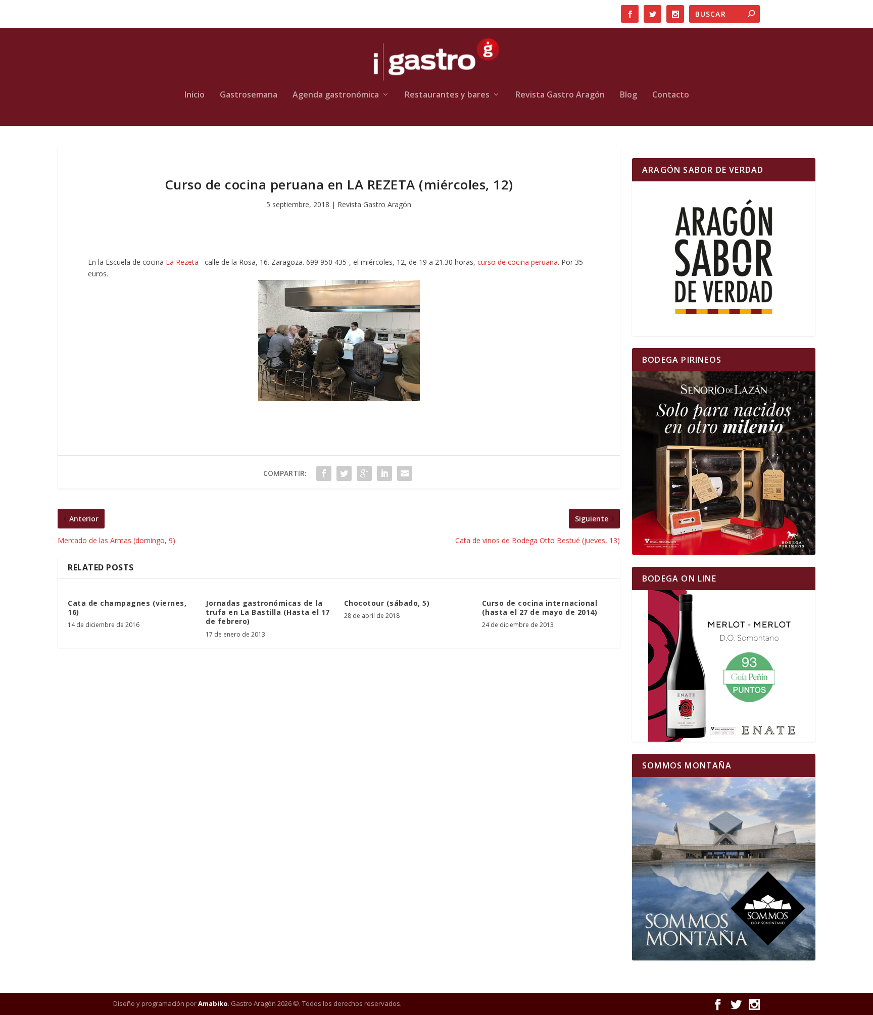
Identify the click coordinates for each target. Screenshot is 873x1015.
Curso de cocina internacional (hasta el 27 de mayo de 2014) (540, 607)
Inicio (194, 95)
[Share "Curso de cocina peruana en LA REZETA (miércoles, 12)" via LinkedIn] (384, 473)
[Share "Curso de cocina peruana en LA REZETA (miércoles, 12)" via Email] (405, 473)
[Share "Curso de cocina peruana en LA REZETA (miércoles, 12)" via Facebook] (324, 473)
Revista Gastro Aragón (560, 95)
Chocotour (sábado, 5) (387, 603)
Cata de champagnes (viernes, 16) (127, 607)
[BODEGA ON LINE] (723, 666)
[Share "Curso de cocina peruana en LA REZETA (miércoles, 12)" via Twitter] (344, 473)
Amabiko (213, 1003)
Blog (628, 95)
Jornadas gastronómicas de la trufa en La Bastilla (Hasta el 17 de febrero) (268, 612)
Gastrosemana (248, 95)
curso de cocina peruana (517, 262)
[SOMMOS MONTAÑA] (723, 868)
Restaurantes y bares (447, 95)
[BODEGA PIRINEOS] (723, 463)
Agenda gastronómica (336, 95)
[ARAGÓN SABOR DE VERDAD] (723, 258)
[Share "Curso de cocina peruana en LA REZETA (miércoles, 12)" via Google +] (364, 473)
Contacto (670, 95)
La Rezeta (182, 262)
